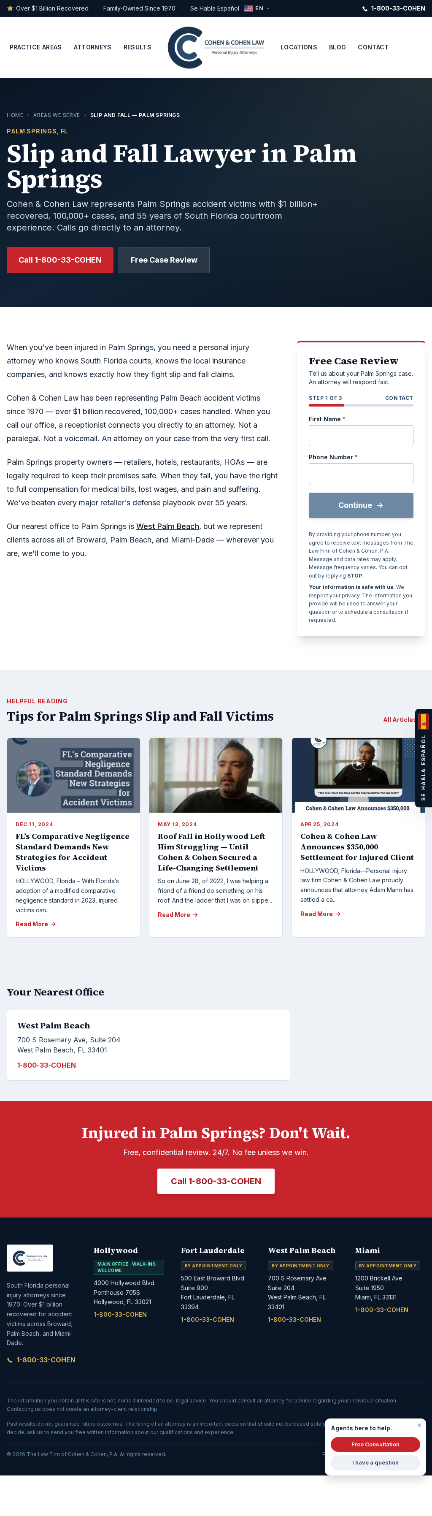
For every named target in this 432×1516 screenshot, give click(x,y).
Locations (299, 47)
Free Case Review (164, 259)
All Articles (400, 719)
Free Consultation (375, 1444)
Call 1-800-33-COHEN (60, 259)
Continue (355, 505)
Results (137, 47)
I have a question (375, 1462)
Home (15, 115)
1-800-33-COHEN (46, 1360)
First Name (327, 419)
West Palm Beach (167, 526)
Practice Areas (36, 47)
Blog (337, 47)
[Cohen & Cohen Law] (216, 47)
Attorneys (93, 47)
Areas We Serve (56, 115)
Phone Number (333, 457)
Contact (373, 47)
